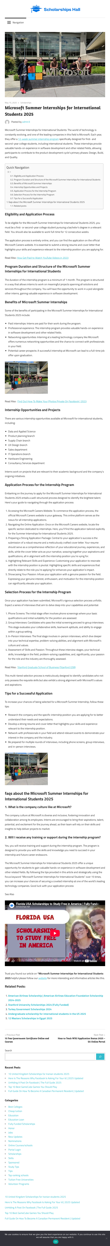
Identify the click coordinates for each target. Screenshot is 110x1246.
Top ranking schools (18, 1175)
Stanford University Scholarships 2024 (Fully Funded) (38, 1005)
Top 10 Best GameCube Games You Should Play (32, 1087)
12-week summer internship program (38, 139)
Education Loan (16, 1119)
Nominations (14, 1141)
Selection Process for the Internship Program (34, 194)
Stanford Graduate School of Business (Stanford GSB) (46, 667)
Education (13, 1115)
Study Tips (13, 1167)
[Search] (100, 1056)
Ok (55, 1242)
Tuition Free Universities (21, 1179)
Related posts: (20, 205)
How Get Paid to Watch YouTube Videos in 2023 (42, 258)
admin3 (26, 122)
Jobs (10, 1132)
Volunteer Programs (18, 1184)
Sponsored (13, 1162)
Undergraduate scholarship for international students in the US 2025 (47, 1014)
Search (8, 1050)
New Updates (15, 1137)
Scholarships (25, 102)
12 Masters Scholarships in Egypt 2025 (30, 1018)
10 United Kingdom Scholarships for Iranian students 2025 (38, 1074)
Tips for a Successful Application (28, 198)
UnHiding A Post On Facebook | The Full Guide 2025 (34, 1082)
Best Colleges (15, 1107)
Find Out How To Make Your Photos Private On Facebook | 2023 (52, 401)
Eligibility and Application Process (29, 176)
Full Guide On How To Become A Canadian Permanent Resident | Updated (46, 1091)
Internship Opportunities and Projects (31, 187)
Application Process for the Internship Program (35, 191)
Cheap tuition (15, 1111)
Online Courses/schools (20, 1145)
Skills (11, 1158)
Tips (10, 1171)
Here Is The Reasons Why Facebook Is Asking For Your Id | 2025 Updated (45, 1078)
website (42, 978)
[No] (106, 1238)
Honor (11, 1128)
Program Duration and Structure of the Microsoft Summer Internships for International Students (57, 179)
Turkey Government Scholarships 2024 (30, 1009)
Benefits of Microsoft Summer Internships (33, 183)
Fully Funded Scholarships (21, 1124)
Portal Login (14, 1150)
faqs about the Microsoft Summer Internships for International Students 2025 (47, 202)
